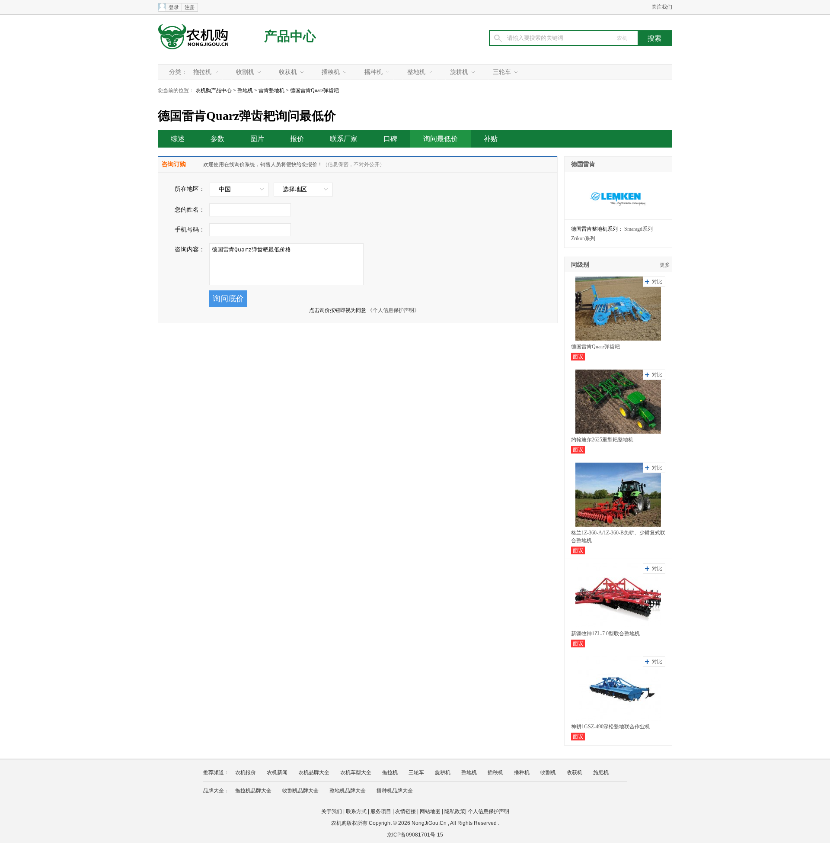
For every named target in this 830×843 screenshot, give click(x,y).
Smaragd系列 (638, 229)
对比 (657, 282)
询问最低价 (440, 138)
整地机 (416, 72)
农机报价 (245, 772)
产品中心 (290, 36)
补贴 (491, 138)
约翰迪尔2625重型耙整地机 (602, 440)
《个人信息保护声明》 (393, 310)
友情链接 (405, 811)
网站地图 (430, 811)
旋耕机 (459, 72)
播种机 (373, 72)
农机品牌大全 (313, 772)
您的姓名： (190, 209)
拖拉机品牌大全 (253, 791)
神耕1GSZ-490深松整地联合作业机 (610, 727)
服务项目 (380, 811)
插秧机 (331, 72)
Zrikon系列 (583, 238)
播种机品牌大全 (395, 791)
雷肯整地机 (271, 90)
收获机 (288, 72)
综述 (178, 138)
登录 (174, 7)
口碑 (390, 138)
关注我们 (661, 7)
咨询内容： (190, 249)
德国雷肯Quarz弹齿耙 (595, 347)
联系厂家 (344, 138)
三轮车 (502, 72)
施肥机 (601, 772)
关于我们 (331, 811)
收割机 (245, 72)
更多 (665, 265)
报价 (297, 138)
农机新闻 (277, 772)
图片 (257, 138)
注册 (190, 7)
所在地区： (190, 189)
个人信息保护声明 (488, 811)
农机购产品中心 (213, 90)
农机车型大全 (355, 772)
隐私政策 (454, 811)
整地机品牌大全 (347, 791)
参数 (217, 138)
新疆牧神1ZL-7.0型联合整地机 (605, 634)
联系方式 (356, 811)
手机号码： (190, 229)
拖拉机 (202, 72)
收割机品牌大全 (300, 791)
